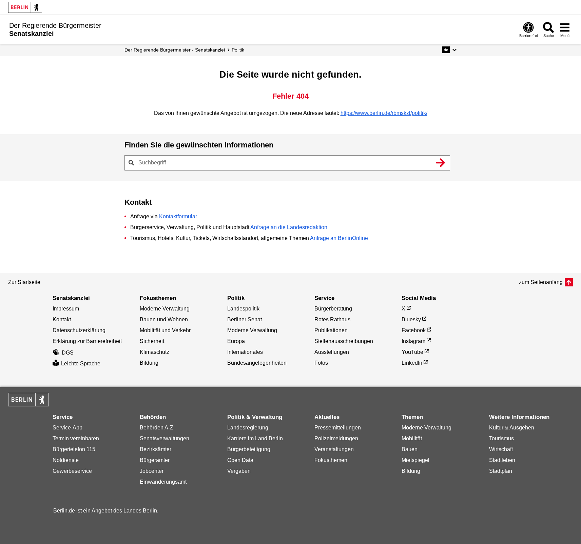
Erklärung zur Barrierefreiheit (87, 341)
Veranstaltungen (334, 449)
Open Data (240, 460)
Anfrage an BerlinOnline (339, 238)
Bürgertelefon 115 (74, 449)
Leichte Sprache (80, 363)
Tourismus (501, 438)
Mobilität (412, 438)
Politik (238, 50)
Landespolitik (243, 308)
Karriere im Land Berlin (255, 438)
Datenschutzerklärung (79, 330)
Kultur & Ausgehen (511, 427)
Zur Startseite (24, 282)
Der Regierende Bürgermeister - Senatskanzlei (174, 50)
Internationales (245, 352)
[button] (449, 49)
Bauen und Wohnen (164, 319)
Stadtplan (500, 471)
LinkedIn (412, 363)
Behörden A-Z (156, 427)
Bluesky (411, 319)
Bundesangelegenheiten (257, 363)
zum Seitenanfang (541, 282)
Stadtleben (502, 460)
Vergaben (239, 471)
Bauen (410, 449)
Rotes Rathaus (332, 319)
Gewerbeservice (72, 471)
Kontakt (62, 319)
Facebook (414, 330)
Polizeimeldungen (336, 438)
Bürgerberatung (333, 308)
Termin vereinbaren (76, 438)
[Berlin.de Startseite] (25, 7)
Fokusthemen (330, 460)
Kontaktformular (178, 216)
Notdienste (66, 460)
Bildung (149, 363)
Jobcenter (151, 471)
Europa (236, 341)
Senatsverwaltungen (164, 438)
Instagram (413, 341)
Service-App (67, 427)
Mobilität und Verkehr (165, 330)
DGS (68, 353)
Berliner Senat (244, 319)
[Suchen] (441, 163)
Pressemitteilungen (337, 427)
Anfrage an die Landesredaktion (288, 227)
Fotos (321, 363)
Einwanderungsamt (163, 482)
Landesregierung (247, 427)
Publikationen (331, 330)
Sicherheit (152, 341)
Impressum (66, 308)
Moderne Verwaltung (165, 308)
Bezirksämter (155, 449)
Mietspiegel (415, 460)
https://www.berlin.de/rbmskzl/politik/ (384, 113)
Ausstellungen (331, 352)
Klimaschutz (154, 352)
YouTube (412, 352)
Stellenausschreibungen (343, 341)
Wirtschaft (501, 449)
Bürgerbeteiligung (248, 449)
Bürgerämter (155, 460)
